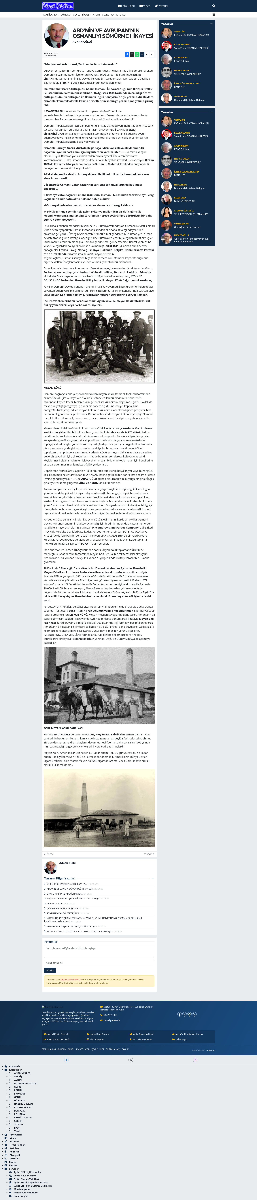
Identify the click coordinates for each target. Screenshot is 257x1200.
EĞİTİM (109, 1049)
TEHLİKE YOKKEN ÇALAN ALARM (191, 214)
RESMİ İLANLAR (50, 14)
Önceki (50, 854)
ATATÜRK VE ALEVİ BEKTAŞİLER (63, 913)
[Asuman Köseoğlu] (166, 212)
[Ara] (213, 5)
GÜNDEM (66, 14)
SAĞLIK (125, 1049)
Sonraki (148, 854)
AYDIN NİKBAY (181, 57)
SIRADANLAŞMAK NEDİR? (187, 74)
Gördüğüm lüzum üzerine (187, 227)
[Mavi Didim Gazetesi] (58, 6)
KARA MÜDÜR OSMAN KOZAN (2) (191, 35)
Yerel (17, 1131)
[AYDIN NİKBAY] (166, 58)
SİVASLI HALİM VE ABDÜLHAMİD (64, 893)
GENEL (76, 14)
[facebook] (66, 1060)
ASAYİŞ (117, 1049)
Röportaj (14, 1151)
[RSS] (194, 1014)
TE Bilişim (210, 1050)
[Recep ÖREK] (166, 199)
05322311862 (110, 1015)
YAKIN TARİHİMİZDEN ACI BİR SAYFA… (67, 883)
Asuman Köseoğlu (184, 210)
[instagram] (195, 1060)
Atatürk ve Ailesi (55, 903)
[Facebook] (179, 1014)
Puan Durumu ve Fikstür (58, 1039)
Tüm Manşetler (97, 1039)
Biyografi (14, 1155)
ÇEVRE (105, 14)
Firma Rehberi (17, 1144)
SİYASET (86, 14)
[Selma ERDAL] (166, 97)
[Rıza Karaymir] (166, 46)
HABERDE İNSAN (23, 1103)
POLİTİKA (19, 1114)
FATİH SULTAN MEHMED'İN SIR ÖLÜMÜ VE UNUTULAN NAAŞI (79, 931)
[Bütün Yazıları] (153, 878)
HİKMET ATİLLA (181, 235)
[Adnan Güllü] (56, 35)
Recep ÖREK (180, 197)
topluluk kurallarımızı (71, 979)
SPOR (101, 1049)
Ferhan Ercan (181, 70)
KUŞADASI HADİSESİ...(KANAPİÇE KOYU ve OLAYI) (72, 898)
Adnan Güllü (82, 41)
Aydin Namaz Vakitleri (143, 1034)
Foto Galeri (128, 6)
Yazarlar (163, 6)
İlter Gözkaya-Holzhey (186, 83)
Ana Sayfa (14, 1066)
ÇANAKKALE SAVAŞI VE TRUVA (63, 908)
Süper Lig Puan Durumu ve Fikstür (33, 1185)
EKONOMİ (20, 1093)
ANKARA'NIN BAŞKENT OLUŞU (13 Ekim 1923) (71, 926)
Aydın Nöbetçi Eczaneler (59, 1034)
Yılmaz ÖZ (179, 31)
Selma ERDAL (180, 96)
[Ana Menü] (214, 15)
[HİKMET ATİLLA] (166, 238)
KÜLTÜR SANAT (22, 1107)
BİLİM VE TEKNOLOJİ (25, 1083)
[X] (184, 1014)
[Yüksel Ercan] (166, 225)
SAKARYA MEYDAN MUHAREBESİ (191, 48)
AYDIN (96, 14)
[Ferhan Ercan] (166, 71)
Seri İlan (14, 1148)
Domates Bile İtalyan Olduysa (189, 100)
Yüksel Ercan (181, 223)
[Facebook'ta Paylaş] (127, 54)
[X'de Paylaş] (132, 54)
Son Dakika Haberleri (142, 1039)
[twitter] (130, 1060)
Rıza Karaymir (182, 44)
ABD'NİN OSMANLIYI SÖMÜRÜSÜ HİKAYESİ (69, 888)
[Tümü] (211, 23)
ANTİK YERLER (118, 14)
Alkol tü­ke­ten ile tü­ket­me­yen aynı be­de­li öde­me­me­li (191, 240)
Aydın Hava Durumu (100, 1034)
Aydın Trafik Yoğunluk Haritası (189, 1034)
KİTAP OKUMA (181, 61)
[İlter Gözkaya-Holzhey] (166, 84)
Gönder (50, 970)
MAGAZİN (19, 1110)
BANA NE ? (179, 87)
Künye (12, 1161)
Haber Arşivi (181, 1039)
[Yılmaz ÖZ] (166, 33)
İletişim (13, 1165)
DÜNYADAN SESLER (184, 201)
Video (146, 6)
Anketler (14, 1158)
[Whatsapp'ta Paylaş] (137, 54)
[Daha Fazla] (142, 54)
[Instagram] (189, 1014)
